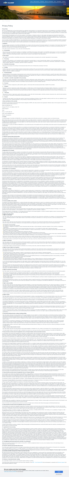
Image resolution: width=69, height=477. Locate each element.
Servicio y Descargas (49, 1)
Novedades (59, 1)
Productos (42, 1)
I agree (58, 471)
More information (59, 474)
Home (31, 1)
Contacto (64, 1)
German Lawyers (61, 462)
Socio (55, 1)
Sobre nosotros (36, 1)
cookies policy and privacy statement (10, 471)
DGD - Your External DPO (37, 462)
